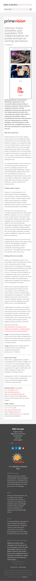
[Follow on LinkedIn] (12, 448)
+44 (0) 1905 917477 (19, 443)
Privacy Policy (22, 567)
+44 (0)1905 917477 (12, 390)
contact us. (25, 577)
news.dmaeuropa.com (14, 392)
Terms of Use (13, 567)
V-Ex (9, 518)
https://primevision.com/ (14, 410)
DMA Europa (13, 473)
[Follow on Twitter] (19, 448)
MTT (9, 492)
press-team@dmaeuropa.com (16, 394)
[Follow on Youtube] (23, 448)
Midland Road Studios (17, 540)
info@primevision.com (14, 412)
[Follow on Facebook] (16, 448)
